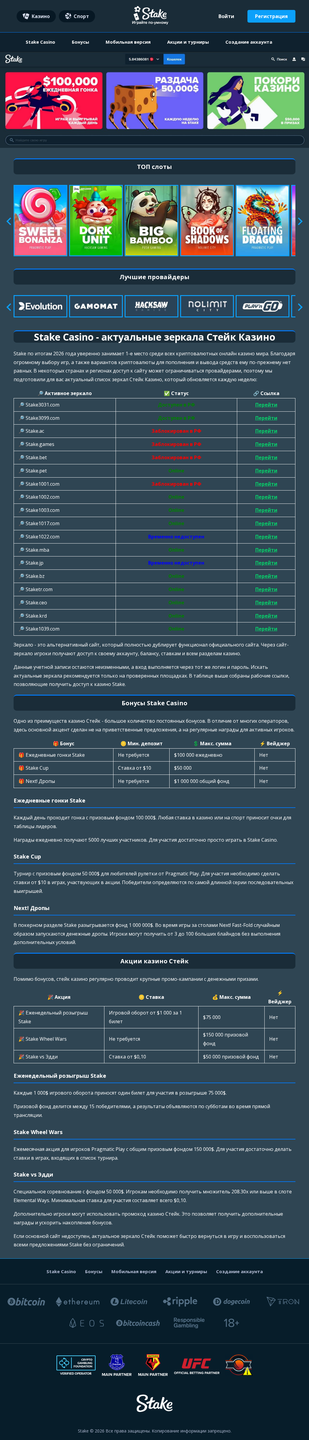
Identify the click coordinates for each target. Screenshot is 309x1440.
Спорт (81, 16)
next (298, 221)
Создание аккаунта (248, 42)
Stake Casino (40, 42)
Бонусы (80, 42)
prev (10, 221)
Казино (41, 16)
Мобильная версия (128, 42)
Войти (226, 16)
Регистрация (271, 16)
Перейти (266, 404)
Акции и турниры (188, 42)
